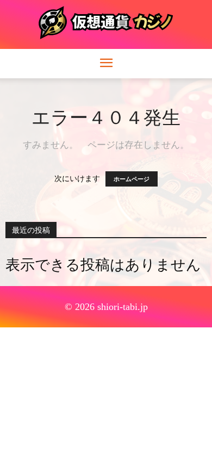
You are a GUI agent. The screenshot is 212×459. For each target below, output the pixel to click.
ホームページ (131, 179)
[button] (106, 63)
